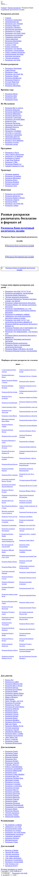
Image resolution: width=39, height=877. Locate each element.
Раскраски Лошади (12, 200)
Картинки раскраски (12, 56)
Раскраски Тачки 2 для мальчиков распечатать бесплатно (17, 346)
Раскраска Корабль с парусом (28, 407)
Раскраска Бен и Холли (13, 686)
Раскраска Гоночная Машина (28, 425)
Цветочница (9, 699)
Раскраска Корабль (12, 182)
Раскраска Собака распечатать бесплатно (20, 303)
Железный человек (12, 780)
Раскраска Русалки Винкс (14, 707)
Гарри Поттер (10, 70)
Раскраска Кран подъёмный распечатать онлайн (17, 229)
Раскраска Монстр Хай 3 (26, 623)
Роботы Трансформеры (13, 767)
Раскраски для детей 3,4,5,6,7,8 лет (18, 291)
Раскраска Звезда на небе (9, 436)
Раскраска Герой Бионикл (9, 402)
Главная (4, 8)
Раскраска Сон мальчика (9, 525)
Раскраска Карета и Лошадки (28, 416)
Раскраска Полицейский (14, 805)
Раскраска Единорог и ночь (27, 577)
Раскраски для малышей (14, 862)
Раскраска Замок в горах (26, 602)
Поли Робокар (10, 129)
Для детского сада (11, 864)
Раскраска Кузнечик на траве (28, 512)
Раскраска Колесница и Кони (28, 420)
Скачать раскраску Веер (9, 407)
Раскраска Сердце (11, 714)
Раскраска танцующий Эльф (27, 556)
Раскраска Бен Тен (12, 776)
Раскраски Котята (11, 716)
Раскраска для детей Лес (14, 74)
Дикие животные (11, 39)
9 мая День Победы (12, 160)
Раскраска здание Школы (9, 416)
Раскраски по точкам (13, 830)
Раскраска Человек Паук (14, 778)
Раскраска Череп (11, 809)
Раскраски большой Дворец (27, 607)
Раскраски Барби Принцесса (15, 295)
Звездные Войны (11, 755)
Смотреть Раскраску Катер (27, 431)
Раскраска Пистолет (12, 793)
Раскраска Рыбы (11, 202)
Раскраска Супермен (12, 784)
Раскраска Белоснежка (13, 743)
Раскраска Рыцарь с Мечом (27, 458)
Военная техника (11, 757)
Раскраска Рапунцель (13, 722)
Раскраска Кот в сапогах (14, 108)
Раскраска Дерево (11, 76)
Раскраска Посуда (11, 84)
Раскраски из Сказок (12, 31)
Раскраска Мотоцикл (13, 178)
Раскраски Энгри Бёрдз (14, 125)
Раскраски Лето (11, 98)
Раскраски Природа (12, 80)
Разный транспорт (12, 184)
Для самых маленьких (13, 858)
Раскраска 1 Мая (11, 162)
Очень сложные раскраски (15, 52)
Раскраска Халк (11, 772)
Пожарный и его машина (14, 807)
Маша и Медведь (11, 697)
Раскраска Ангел (11, 710)
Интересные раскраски (13, 29)
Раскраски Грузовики (13, 176)
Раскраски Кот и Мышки (26, 441)
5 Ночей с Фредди (12, 765)
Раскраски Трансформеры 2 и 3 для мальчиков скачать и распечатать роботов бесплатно (20, 310)
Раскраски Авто (11, 186)
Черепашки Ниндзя (12, 137)
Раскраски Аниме (11, 741)
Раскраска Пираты (12, 811)
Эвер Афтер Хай (11, 737)
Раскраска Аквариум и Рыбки (28, 397)
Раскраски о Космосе (13, 27)
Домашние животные (13, 37)
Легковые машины (12, 174)
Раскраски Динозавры (13, 68)
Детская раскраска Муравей (27, 480)
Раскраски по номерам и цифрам (17, 314)
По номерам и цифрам (13, 825)
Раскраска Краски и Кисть (10, 650)
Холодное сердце (11, 144)
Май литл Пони (11, 724)
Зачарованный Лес (12, 22)
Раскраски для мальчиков (14, 50)
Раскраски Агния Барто (14, 860)
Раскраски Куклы (11, 687)
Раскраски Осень (11, 99)
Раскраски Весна (11, 94)
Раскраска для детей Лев (14, 203)
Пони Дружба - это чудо (14, 701)
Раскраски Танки (11, 753)
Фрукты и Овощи (11, 850)
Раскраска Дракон (11, 815)
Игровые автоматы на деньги (12, 869)
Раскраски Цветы (11, 712)
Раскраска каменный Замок (27, 595)
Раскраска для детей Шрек (15, 119)
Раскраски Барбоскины (13, 112)
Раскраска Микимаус (13, 114)
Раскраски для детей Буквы (15, 832)
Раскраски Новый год (13, 164)
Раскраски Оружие (12, 788)
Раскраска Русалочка (13, 703)
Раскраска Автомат (12, 792)
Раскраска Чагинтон (12, 123)
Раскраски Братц (11, 718)
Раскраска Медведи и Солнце (28, 485)
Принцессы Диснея (12, 705)
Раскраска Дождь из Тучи (9, 516)
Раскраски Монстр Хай (13, 684)
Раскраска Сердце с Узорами (28, 376)
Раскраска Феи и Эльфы (14, 733)
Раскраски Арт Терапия (14, 24)
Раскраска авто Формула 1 (27, 629)
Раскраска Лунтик (12, 142)
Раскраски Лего (11, 759)
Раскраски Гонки (11, 751)
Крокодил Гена (10, 121)
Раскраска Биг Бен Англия (9, 392)
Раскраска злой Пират (25, 516)
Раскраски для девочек (13, 48)
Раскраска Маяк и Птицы (9, 561)
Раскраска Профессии (13, 78)
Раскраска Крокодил (12, 196)
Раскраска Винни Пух (13, 115)
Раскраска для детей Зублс (27, 525)
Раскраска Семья (11, 72)
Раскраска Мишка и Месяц (27, 491)
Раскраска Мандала (12, 25)
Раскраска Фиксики (12, 110)
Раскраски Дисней (12, 730)
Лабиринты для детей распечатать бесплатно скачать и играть (17, 317)
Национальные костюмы (14, 54)
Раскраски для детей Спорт (15, 33)
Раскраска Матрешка (13, 86)
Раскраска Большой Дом (26, 588)
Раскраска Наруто (11, 790)
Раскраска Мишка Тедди (14, 726)
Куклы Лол (9, 680)
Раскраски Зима (11, 96)
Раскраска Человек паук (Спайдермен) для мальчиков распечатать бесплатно (21, 329)
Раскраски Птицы (11, 43)
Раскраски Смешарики (13, 135)
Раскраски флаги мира (13, 828)
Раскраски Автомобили (14, 769)
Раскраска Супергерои (13, 786)
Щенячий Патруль (12, 127)
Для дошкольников (12, 856)
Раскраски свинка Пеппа (14, 693)
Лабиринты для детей (13, 827)
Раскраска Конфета (12, 720)
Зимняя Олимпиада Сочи (14, 166)
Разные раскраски (14, 8)
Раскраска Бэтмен (11, 761)
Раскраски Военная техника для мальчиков (21, 351)
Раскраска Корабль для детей (28, 411)
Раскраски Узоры (11, 842)
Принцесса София (12, 682)
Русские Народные (12, 82)
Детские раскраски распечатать (16, 297)
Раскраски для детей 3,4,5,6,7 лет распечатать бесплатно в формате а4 (18, 321)
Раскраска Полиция (12, 803)
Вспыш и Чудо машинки (14, 140)
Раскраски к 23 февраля (14, 156)
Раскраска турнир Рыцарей (27, 572)
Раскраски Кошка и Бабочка (27, 447)
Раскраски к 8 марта (12, 158)
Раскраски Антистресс (13, 20)
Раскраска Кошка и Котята (15, 198)
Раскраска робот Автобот (27, 381)
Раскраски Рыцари (12, 795)
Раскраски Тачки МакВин (14, 774)
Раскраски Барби (11, 691)
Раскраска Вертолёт (12, 797)
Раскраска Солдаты (12, 782)
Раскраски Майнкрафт (13, 770)
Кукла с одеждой (11, 739)
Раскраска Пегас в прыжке (10, 475)
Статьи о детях (10, 45)
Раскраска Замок (11, 801)
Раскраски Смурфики (13, 131)
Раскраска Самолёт (12, 763)
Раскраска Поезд (11, 180)
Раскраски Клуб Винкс (13, 689)
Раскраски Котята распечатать (16, 343)
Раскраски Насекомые (13, 41)
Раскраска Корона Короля (9, 464)
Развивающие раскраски (14, 834)
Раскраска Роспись (12, 838)
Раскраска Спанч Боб (13, 117)
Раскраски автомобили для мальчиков (19, 293)
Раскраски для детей (12, 60)
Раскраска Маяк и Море (9, 567)
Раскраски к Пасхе (12, 152)
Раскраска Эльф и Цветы (26, 540)
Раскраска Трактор (12, 799)
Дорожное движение (13, 836)
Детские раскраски (12, 58)
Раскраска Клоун (11, 866)
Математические (11, 840)
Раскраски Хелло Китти (14, 735)
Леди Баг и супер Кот (13, 133)
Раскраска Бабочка (12, 709)
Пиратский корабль (12, 816)
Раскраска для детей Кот (14, 194)
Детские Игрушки (12, 852)
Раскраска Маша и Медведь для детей (19, 349)
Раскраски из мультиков (14, 35)
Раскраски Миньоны (12, 138)
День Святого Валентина (14, 154)
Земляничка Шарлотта (13, 732)
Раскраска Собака (11, 205)
